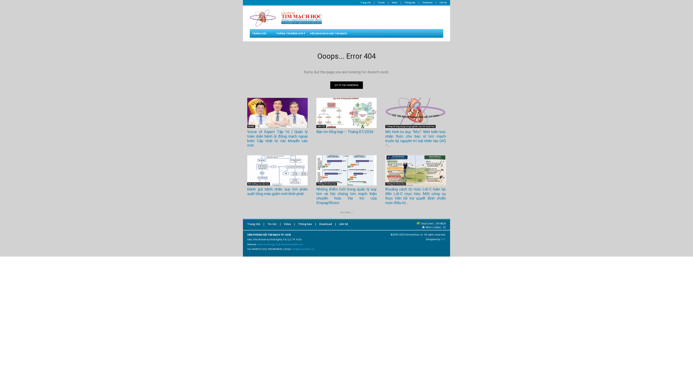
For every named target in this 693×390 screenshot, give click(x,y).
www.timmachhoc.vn (291, 244)
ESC (443, 239)
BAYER (251, 126)
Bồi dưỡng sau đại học (258, 184)
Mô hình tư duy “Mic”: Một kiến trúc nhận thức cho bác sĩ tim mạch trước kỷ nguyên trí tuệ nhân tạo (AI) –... (415, 139)
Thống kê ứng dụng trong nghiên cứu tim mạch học (410, 126)
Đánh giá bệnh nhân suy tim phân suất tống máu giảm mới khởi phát (277, 191)
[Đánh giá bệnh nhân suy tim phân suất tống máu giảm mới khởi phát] (277, 170)
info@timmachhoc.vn (302, 249)
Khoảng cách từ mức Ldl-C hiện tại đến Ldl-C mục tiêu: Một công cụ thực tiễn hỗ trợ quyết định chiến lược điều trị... (415, 196)
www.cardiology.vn (267, 244)
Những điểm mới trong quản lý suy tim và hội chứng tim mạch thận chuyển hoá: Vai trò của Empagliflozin (346, 196)
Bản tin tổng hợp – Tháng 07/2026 (345, 132)
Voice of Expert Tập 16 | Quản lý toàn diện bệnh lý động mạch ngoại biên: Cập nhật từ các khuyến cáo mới (277, 139)
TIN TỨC (321, 126)
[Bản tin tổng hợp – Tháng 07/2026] (346, 113)
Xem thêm (345, 212)
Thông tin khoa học (326, 184)
